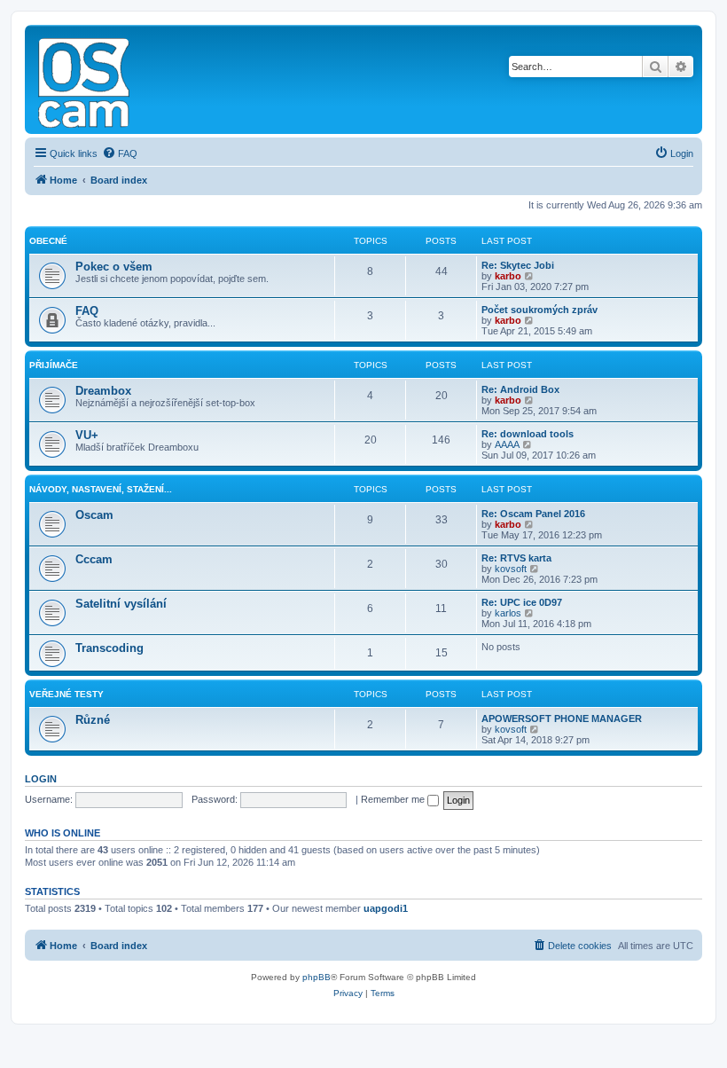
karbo (508, 276)
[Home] (85, 79)
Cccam (94, 559)
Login (41, 779)
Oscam (94, 515)
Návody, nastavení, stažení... (100, 489)
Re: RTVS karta (516, 558)
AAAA (507, 444)
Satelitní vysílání (121, 603)
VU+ (86, 435)
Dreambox (103, 390)
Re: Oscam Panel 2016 (533, 513)
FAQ (86, 311)
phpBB (316, 977)
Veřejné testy (66, 694)
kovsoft (511, 568)
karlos (508, 613)
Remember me (394, 799)
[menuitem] (119, 153)
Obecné (48, 241)
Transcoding (109, 648)
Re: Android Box (520, 389)
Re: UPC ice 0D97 (521, 602)
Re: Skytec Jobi (517, 265)
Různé (92, 719)
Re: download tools (527, 433)
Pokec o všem (113, 266)
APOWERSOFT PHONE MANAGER (561, 718)
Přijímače (53, 365)
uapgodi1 (386, 908)
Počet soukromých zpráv (539, 309)
